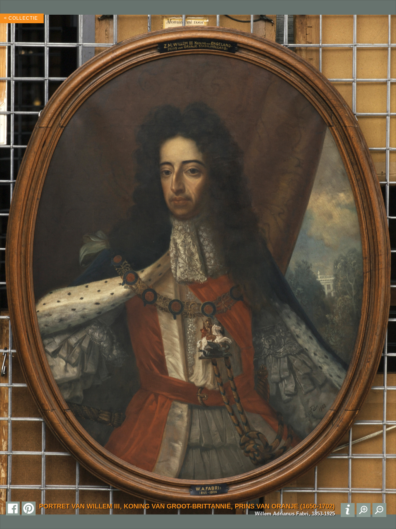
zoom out (379, 510)
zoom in (363, 510)
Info (348, 510)
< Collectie (21, 18)
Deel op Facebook (13, 508)
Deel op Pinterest (29, 508)
